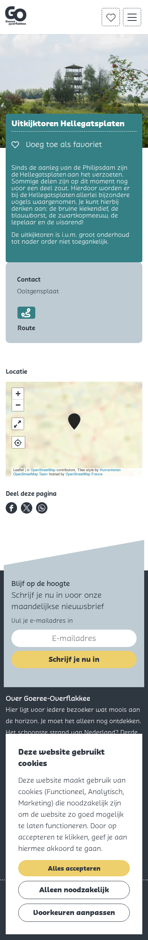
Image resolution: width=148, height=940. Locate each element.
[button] (74, 421)
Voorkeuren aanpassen (74, 912)
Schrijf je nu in (74, 659)
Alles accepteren (74, 868)
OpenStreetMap (43, 469)
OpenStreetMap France (84, 474)
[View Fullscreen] (18, 423)
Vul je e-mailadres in (42, 621)
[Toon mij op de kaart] (18, 442)
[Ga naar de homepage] (16, 15)
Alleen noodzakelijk (74, 890)
